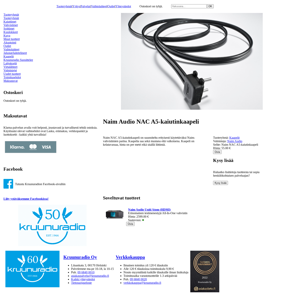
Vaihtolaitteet (99, 6)
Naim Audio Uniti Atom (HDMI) (149, 209)
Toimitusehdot (12, 77)
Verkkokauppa (130, 257)
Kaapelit (8, 56)
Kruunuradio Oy (80, 257)
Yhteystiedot (123, 6)
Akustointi (9, 42)
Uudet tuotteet (12, 73)
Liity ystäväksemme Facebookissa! (25, 198)
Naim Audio (234, 141)
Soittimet (8, 28)
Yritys (76, 6)
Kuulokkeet (10, 32)
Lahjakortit (10, 63)
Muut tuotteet (11, 39)
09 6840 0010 (85, 272)
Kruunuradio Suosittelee (18, 60)
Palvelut (85, 6)
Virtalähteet (10, 66)
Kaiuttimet (9, 21)
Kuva (6, 35)
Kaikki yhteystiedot (83, 279)
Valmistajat (10, 70)
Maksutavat (10, 80)
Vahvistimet (10, 25)
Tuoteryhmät (64, 6)
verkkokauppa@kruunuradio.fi (142, 282)
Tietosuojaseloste (81, 282)
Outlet (111, 6)
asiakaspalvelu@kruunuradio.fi (90, 275)
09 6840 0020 (138, 279)
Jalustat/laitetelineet (15, 53)
